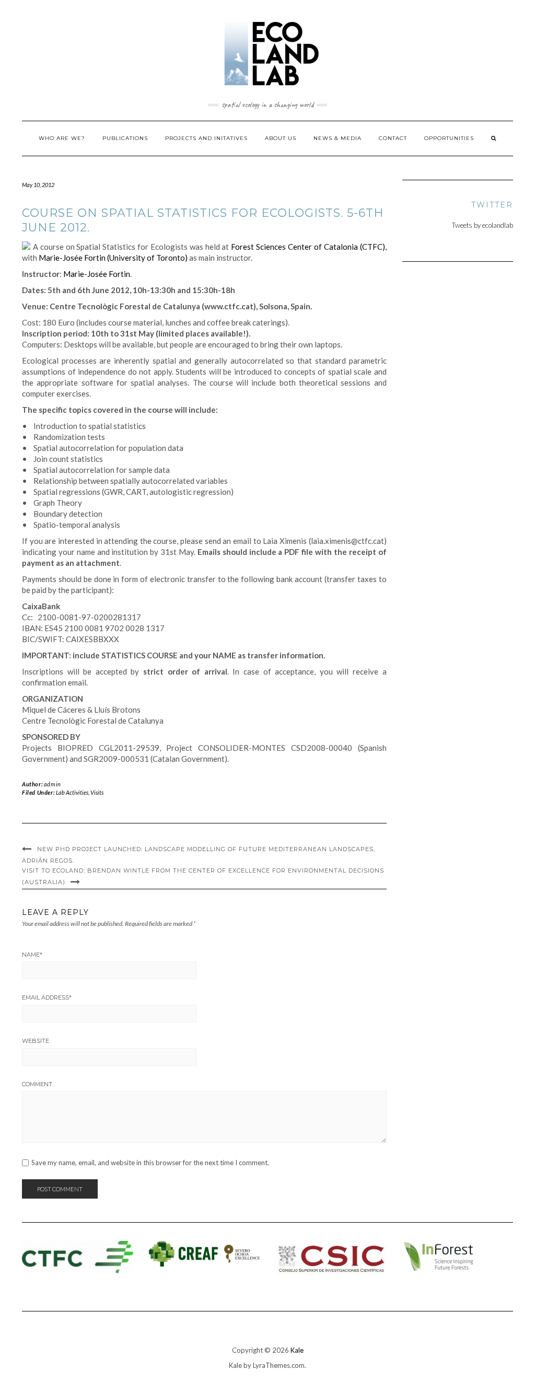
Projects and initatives (206, 138)
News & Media (337, 138)
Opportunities (449, 138)
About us (280, 138)
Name (32, 954)
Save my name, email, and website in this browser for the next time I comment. (150, 1162)
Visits (96, 792)
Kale (297, 1350)
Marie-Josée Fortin (96, 273)
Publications (125, 138)
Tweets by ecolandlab (482, 225)
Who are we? (62, 138)
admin (52, 784)
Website (35, 1040)
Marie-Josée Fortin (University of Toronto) (113, 257)
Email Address (47, 997)
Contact (393, 138)
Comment (37, 1084)
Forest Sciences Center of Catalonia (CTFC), (308, 246)
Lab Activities (72, 792)
